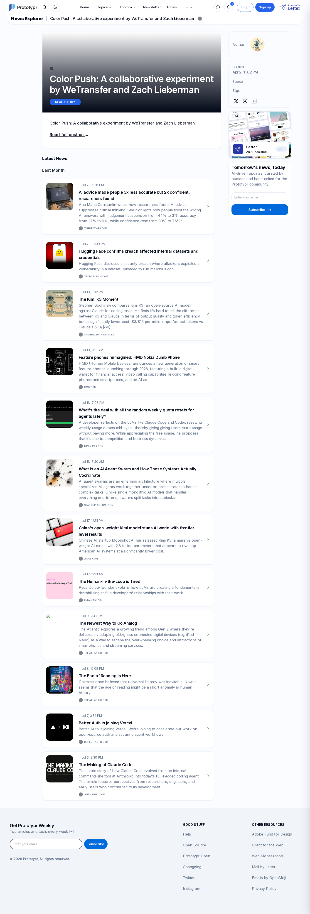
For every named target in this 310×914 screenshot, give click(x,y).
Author (238, 44)
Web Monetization (267, 856)
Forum (172, 7)
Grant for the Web (267, 845)
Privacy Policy (264, 888)
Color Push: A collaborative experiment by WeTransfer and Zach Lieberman (122, 122)
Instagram (191, 888)
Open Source (194, 845)
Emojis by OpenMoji (269, 877)
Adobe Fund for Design (272, 834)
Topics (102, 7)
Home (84, 7)
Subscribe (256, 210)
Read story (65, 102)
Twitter (189, 877)
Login (245, 7)
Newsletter (152, 7)
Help (187, 834)
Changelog (192, 867)
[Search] (44, 7)
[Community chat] (217, 7)
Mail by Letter (264, 867)
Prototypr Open (196, 856)
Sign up (265, 7)
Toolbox (126, 7)
